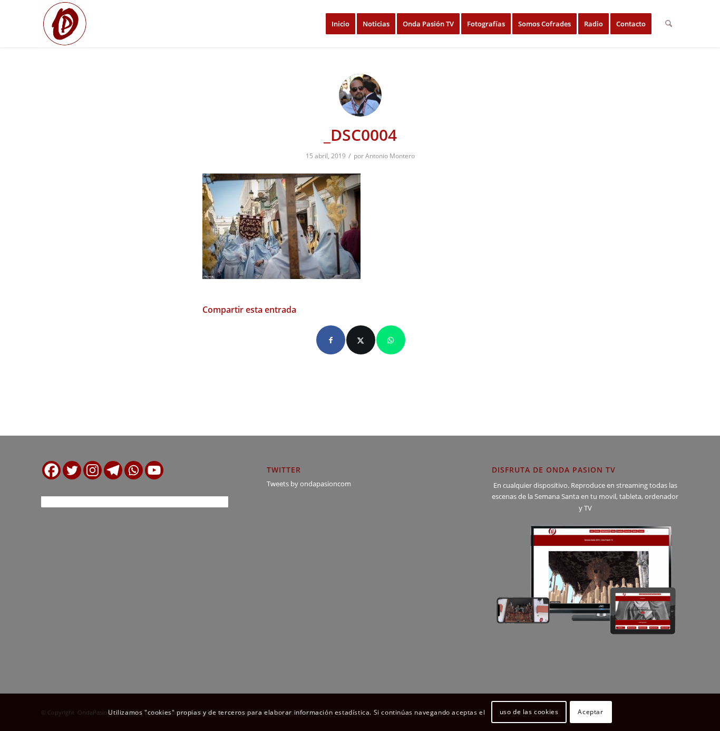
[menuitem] (340, 23)
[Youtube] (154, 470)
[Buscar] (668, 23)
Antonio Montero (390, 155)
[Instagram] (92, 470)
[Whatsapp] (133, 470)
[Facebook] (51, 470)
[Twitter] (72, 470)
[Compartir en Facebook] (330, 339)
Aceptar (590, 712)
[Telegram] (113, 470)
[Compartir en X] (360, 339)
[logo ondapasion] (65, 23)
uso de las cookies (529, 712)
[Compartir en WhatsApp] (390, 339)
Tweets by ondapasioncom (309, 483)
